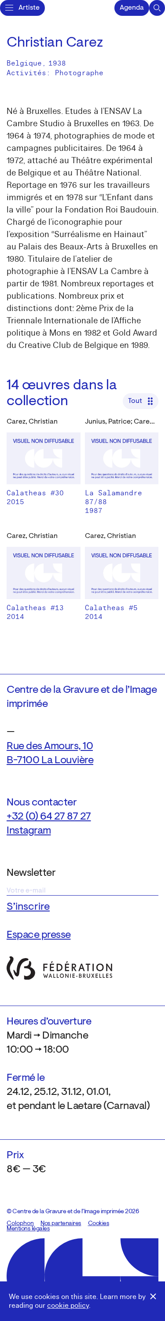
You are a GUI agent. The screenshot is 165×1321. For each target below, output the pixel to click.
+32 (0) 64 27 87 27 (49, 817)
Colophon (20, 1223)
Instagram (29, 831)
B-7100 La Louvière (50, 760)
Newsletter (31, 873)
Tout (135, 401)
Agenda (132, 7)
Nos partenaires (60, 1223)
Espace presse (39, 935)
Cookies (99, 1223)
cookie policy (68, 1305)
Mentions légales (28, 1229)
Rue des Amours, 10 (50, 746)
